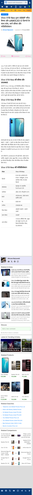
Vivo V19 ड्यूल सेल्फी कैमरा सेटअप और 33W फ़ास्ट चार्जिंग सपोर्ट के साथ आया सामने (20, 292)
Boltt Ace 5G (25, 374)
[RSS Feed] (25, 490)
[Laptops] (20, 7)
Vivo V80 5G (25, 396)
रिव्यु (24, 10)
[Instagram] (18, 490)
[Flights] (11, 7)
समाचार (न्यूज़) (4, 14)
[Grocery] (29, 7)
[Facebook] (6, 490)
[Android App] (29, 490)
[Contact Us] (2, 490)
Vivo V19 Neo (4, 374)
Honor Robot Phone (4, 396)
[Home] (2, 7)
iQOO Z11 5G (14, 396)
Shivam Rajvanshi (14, 258)
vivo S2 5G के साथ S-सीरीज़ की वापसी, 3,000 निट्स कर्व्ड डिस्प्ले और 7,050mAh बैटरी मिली (20, 303)
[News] (7, 7)
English (29, 10)
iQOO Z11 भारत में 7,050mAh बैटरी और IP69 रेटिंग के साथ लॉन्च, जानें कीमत (20, 314)
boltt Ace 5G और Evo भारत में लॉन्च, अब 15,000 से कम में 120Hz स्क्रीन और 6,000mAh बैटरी (20, 271)
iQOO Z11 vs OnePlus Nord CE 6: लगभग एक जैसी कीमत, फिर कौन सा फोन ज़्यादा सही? (11, 349)
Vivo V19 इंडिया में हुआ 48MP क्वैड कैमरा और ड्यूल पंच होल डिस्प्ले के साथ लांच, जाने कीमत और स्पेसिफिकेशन (21, 282)
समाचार (19, 10)
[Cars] (25, 7)
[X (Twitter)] (10, 490)
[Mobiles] (16, 7)
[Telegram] (22, 490)
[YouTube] (14, 490)
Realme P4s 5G (15, 374)
